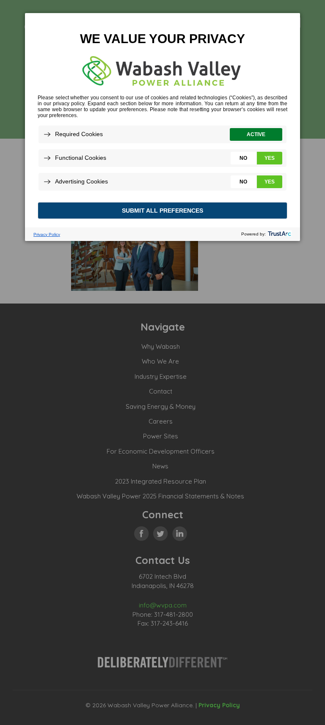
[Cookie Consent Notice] (162, 127)
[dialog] (162, 127)
